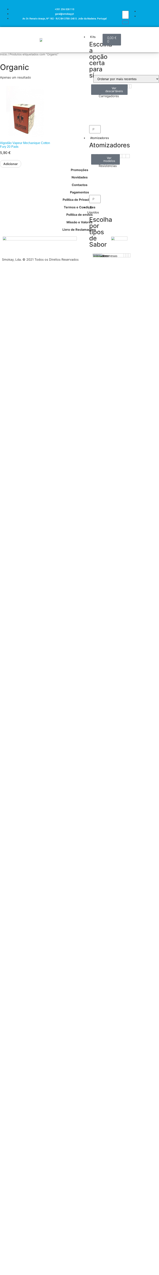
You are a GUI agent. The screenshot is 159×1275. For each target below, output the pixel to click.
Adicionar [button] (10, 164)
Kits (93, 37)
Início (3, 54)
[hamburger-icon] (98, 32)
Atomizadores (99, 138)
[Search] (125, 22)
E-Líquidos (93, 210)
